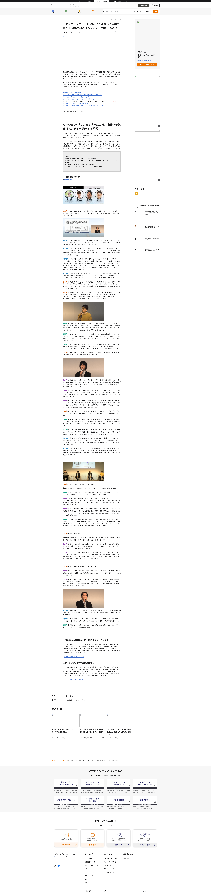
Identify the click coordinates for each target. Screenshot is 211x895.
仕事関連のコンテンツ (91, 862)
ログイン (156, 5)
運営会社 (87, 891)
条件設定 (136, 11)
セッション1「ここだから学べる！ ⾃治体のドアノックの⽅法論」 (82, 95)
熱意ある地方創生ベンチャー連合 (74, 657)
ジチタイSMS (108, 872)
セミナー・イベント (91, 872)
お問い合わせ (112, 891)
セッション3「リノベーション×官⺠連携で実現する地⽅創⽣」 (82, 99)
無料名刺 (130, 1)
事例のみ (148, 11)
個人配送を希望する (146, 65)
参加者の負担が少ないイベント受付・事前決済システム (63, 730)
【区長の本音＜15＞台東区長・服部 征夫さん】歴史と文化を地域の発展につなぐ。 (119, 731)
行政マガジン (89, 876)
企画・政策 (65, 760)
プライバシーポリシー (99, 891)
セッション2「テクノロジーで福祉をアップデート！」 (79, 97)
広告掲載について (128, 858)
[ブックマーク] (116, 32)
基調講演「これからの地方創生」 (73, 93)
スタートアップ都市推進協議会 (73, 680)
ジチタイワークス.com (86, 1)
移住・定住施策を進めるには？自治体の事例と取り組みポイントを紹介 (91, 730)
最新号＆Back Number (144, 60)
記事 (58, 760)
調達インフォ (108, 869)
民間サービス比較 (118, 1)
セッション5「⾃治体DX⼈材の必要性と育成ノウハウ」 (79, 103)
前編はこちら (68, 179)
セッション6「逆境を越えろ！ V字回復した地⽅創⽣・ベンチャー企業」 (84, 105)
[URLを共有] (119, 32)
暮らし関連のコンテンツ (92, 865)
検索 (156, 11)
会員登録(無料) (143, 5)
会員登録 (87, 882)
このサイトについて (91, 858)
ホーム (53, 760)
